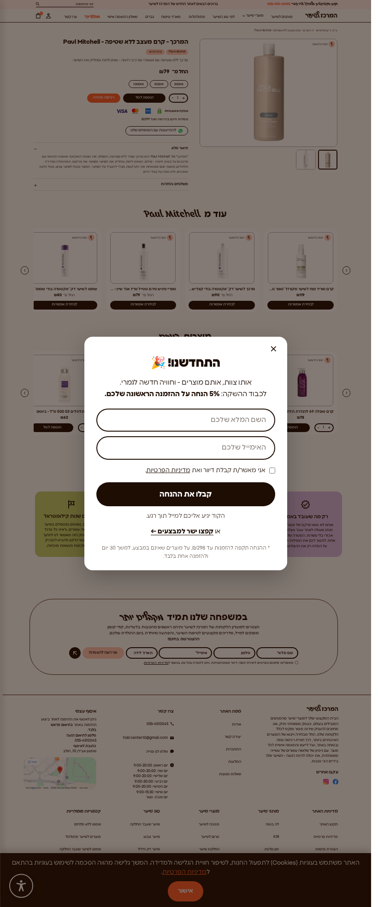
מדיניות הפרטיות (168, 471)
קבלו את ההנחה (185, 494)
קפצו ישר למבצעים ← (182, 531)
